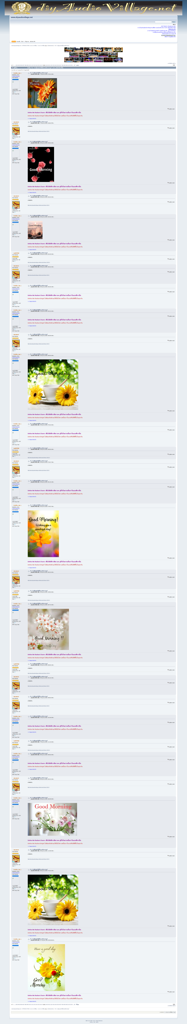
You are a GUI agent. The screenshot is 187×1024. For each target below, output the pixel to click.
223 (53, 65)
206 (22, 65)
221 (50, 65)
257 (74, 65)
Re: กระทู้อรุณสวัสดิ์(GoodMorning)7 (39, 72)
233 (71, 65)
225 (57, 65)
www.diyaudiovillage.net (22, 17)
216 (40, 65)
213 (34, 65)
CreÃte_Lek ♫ (18, 73)
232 (70, 65)
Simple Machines (99, 1020)
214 (36, 65)
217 (42, 65)
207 (23, 65)
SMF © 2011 (92, 1020)
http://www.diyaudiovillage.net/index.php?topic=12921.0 (39, 262)
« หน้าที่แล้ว (169, 63)
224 (55, 65)
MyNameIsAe (50, 45)
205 (20, 65)
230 (66, 65)
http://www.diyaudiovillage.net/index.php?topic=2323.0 (38, 131)
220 (48, 65)
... (15, 65)
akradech (16, 122)
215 (38, 65)
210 (29, 65)
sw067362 (16, 253)
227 (61, 65)
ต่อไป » (174, 63)
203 (16, 65)
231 (68, 65)
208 (25, 65)
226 (59, 65)
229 (64, 65)
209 (27, 65)
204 (18, 65)
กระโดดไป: (162, 1012)
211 (31, 65)
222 (51, 65)
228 (62, 65)
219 (46, 65)
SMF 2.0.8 (88, 1020)
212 (33, 65)
